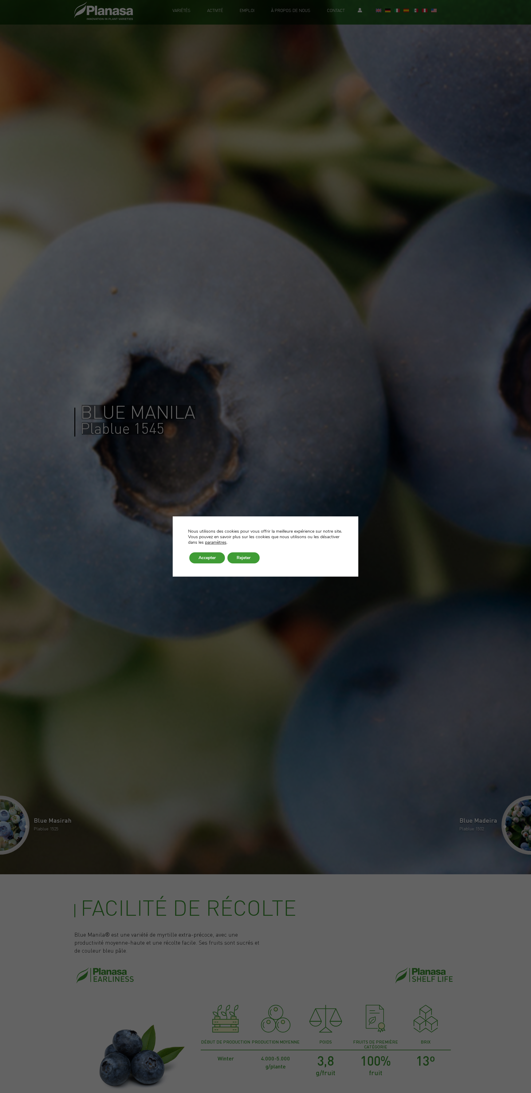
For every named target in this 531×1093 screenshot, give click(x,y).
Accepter (207, 558)
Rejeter (243, 558)
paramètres (215, 542)
